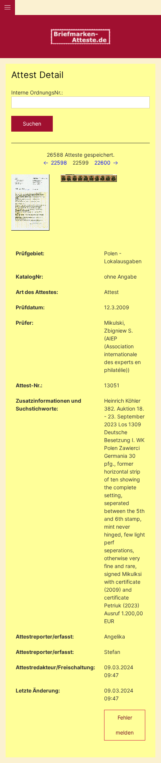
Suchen (32, 123)
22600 (103, 162)
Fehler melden (125, 725)
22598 (58, 162)
